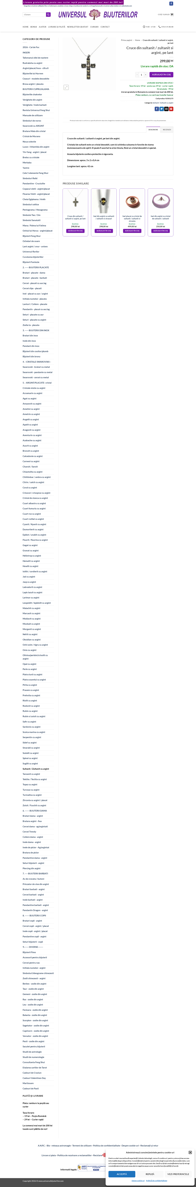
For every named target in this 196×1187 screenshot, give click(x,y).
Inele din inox (29, 340)
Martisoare (28, 1083)
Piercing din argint (31, 868)
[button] (190, 1152)
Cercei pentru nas (31, 962)
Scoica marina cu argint (34, 732)
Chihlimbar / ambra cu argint (37, 477)
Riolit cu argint (30, 700)
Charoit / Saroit (30, 466)
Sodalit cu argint (31, 753)
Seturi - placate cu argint (34, 319)
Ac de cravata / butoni (33, 878)
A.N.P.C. (41, 1145)
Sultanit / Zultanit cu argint (36, 768)
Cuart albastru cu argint (34, 503)
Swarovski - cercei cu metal (36, 377)
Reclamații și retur (149, 1145)
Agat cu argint (29, 398)
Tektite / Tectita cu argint (35, 779)
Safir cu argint (29, 721)
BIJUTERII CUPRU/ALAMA (36, 89)
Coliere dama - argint (33, 837)
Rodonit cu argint (31, 706)
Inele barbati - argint (33, 899)
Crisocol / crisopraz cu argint (36, 493)
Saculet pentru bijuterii (34, 1046)
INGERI (26, 52)
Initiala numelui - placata (35, 298)
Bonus (33, 27)
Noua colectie (29, 141)
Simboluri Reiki (30, 178)
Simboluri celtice (31, 204)
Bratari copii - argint (32, 920)
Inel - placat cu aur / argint (35, 293)
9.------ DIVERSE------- (33, 947)
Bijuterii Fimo (29, 952)
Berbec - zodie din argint (34, 983)
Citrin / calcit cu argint (33, 482)
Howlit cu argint (30, 566)
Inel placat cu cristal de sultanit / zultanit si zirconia (132, 218)
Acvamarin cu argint (32, 393)
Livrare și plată (56, 27)
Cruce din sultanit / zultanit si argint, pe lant (75, 217)
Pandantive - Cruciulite (34, 183)
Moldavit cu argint (32, 618)
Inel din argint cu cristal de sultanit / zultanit (160, 217)
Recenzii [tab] (167, 130)
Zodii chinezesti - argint (34, 978)
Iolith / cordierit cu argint (35, 571)
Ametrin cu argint (31, 414)
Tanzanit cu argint (31, 774)
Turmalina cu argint (32, 795)
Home (25, 27)
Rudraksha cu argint (32, 63)
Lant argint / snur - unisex (35, 246)
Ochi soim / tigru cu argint (35, 644)
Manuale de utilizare (33, 115)
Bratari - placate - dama (34, 272)
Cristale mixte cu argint (34, 388)
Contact (105, 27)
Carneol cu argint (31, 461)
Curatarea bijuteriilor (33, 257)
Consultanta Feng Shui (34, 1062)
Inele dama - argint (32, 842)
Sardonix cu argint (31, 726)
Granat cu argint (31, 550)
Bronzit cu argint (31, 450)
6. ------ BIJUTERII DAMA (35, 810)
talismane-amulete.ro (57, 6)
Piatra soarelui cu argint (34, 679)
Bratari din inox (30, 335)
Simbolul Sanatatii (31, 220)
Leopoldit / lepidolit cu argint (37, 603)
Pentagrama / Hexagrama (35, 209)
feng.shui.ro (28, 6)
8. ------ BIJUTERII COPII (34, 915)
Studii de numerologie (33, 1057)
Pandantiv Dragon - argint (35, 910)
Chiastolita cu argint (32, 471)
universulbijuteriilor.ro (41, 6)
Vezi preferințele (178, 1174)
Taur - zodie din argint (33, 988)
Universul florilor (31, 251)
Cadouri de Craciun (32, 1072)
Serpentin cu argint (32, 737)
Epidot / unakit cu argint (34, 534)
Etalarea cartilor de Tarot (35, 1067)
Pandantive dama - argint (35, 858)
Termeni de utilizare (82, 1145)
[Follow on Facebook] (171, 4)
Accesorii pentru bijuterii (35, 957)
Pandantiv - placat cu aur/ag (36, 309)
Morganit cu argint (32, 629)
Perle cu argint (30, 669)
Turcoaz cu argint (31, 789)
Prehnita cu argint (31, 695)
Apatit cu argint (30, 424)
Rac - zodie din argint (33, 999)
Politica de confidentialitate (106, 1145)
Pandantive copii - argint (34, 936)
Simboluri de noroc (32, 120)
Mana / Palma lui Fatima (34, 225)
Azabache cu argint (32, 440)
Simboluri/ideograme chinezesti (38, 973)
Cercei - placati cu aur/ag (34, 283)
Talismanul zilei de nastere (35, 57)
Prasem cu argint (31, 690)
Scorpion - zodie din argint (35, 1020)
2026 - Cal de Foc (31, 47)
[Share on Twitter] (161, 109)
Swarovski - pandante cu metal (37, 372)
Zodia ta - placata (31, 325)
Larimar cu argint (31, 597)
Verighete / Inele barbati (34, 105)
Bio (48, 1145)
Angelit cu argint (31, 419)
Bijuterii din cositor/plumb (35, 351)
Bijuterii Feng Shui (31, 236)
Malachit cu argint (31, 608)
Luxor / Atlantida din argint (36, 146)
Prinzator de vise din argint (36, 884)
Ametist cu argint (31, 409)
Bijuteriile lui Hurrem (33, 73)
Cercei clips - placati (32, 288)
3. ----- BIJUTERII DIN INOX (36, 330)
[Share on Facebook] (157, 109)
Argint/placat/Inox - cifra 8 (35, 68)
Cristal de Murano (31, 136)
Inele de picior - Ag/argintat (36, 847)
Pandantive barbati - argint (36, 905)
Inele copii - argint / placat (35, 931)
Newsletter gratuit (77, 27)
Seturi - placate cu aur (33, 314)
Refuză (150, 1174)
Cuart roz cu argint (32, 513)
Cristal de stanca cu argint (35, 498)
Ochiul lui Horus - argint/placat (38, 230)
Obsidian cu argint (32, 639)
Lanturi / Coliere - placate (35, 304)
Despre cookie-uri (130, 1145)
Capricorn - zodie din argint (36, 1031)
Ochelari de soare (31, 241)
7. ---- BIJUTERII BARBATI (35, 873)
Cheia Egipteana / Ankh (34, 199)
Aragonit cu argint (31, 430)
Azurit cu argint (30, 445)
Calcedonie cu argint (33, 456)
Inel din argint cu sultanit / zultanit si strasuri (103, 217)
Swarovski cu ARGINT (33, 125)
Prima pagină (126, 40)
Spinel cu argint (30, 758)
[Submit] (48, 14)
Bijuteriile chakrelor (32, 94)
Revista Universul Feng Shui (36, 110)
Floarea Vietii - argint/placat (36, 194)
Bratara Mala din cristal (34, 131)
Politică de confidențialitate (156, 1181)
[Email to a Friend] (166, 109)
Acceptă (122, 1174)
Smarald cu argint (31, 747)
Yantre (26, 168)
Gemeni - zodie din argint (35, 994)
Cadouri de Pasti (31, 1088)
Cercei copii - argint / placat (36, 926)
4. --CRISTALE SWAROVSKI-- (37, 361)
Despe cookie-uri (138, 1181)
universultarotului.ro (112, 6)
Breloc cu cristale (31, 157)
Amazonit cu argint (32, 403)
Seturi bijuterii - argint (33, 863)
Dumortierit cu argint (33, 529)
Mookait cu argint (31, 623)
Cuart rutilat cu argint (33, 519)
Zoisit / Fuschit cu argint (34, 805)
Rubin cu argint (30, 711)
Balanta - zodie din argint (35, 1015)
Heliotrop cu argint (32, 555)
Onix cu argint (29, 650)
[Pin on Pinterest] (171, 109)
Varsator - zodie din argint (35, 1036)
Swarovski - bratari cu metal (36, 367)
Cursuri (94, 27)
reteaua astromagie (61, 1145)
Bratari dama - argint (33, 816)
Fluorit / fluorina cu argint (35, 540)
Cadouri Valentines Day (34, 1078)
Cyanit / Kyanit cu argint (34, 524)
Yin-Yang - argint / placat (34, 152)
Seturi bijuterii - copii (33, 941)
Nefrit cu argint (30, 634)
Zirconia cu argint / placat (35, 800)
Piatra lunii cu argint (32, 674)
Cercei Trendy (29, 831)
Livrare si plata (49, 1155)
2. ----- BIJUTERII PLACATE (36, 267)
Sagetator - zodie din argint (36, 1025)
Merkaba (27, 162)
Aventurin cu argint (32, 435)
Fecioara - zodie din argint (35, 1010)
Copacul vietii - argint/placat (36, 188)
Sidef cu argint (30, 742)
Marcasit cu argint (31, 613)
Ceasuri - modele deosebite (36, 78)
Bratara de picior (31, 852)
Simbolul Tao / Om (31, 215)
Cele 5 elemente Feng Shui (35, 173)
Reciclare (97, 1155)
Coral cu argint (30, 487)
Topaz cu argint (30, 784)
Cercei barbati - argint (33, 894)
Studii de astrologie (32, 1051)
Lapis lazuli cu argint (32, 592)
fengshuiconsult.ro (97, 6)
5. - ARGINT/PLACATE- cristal (37, 382)
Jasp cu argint (29, 582)
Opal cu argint (29, 664)
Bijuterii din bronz (31, 356)
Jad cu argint (29, 576)
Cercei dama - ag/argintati (35, 826)
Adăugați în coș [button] (75, 231)
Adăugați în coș (161, 74)
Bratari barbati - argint (34, 889)
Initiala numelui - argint (34, 968)
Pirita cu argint (30, 685)
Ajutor (42, 27)
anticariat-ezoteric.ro (82, 6)
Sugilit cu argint (30, 763)
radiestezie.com (126, 6)
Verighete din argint (32, 99)
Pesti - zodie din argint (33, 1041)
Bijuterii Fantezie (31, 262)
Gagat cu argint (30, 545)
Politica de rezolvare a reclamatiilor (74, 1155)
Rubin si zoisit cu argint (34, 716)
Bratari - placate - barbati (35, 278)
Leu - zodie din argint (33, 1004)
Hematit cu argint (31, 561)
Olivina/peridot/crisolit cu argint (35, 657)
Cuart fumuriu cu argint (34, 508)
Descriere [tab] (153, 130)
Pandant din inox (31, 346)
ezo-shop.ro (70, 6)
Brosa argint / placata (33, 84)
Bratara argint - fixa (32, 821)
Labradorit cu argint (32, 587)
